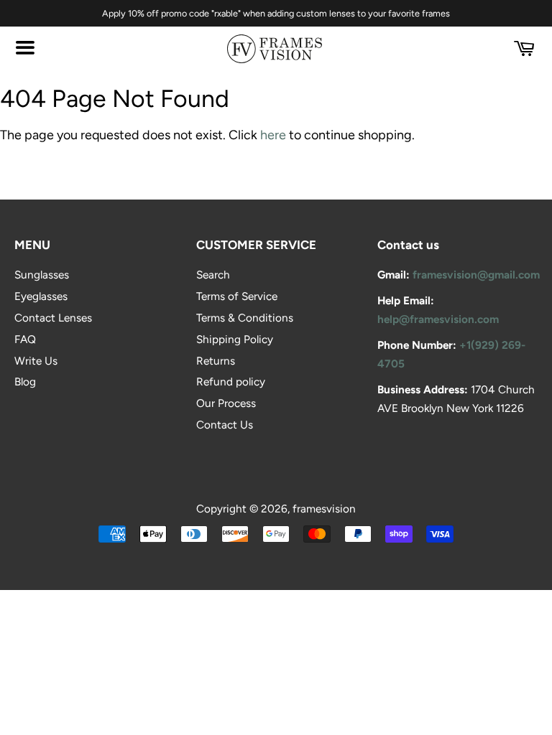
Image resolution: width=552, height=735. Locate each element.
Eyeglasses (41, 296)
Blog (25, 381)
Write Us (36, 361)
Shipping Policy (234, 339)
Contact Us (224, 424)
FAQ (25, 339)
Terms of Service (236, 296)
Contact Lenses (53, 317)
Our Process (226, 403)
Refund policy (230, 381)
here (273, 135)
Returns (215, 361)
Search (213, 274)
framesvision (324, 508)
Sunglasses (41, 274)
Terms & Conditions (244, 317)
